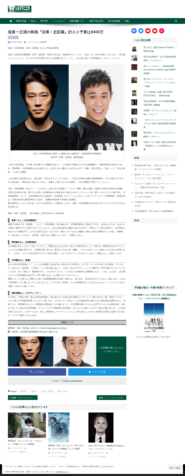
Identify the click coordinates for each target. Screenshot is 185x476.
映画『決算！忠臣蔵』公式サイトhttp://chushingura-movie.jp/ (39, 328)
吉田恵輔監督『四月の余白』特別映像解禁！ (155, 211)
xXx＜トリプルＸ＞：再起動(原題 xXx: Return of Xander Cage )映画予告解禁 (160, 69)
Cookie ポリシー (62, 472)
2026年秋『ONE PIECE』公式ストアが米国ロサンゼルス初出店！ (155, 195)
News (33, 21)
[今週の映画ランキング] (154, 317)
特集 (127, 21)
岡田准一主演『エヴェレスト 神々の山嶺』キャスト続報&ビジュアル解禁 (65, 447)
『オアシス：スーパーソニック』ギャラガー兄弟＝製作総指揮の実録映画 (160, 123)
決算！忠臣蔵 (47, 391)
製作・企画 (62, 391)
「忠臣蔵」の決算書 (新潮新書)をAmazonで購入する (34, 332)
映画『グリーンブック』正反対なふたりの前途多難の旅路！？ (25, 398)
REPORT (44, 21)
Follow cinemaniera (72, 381)
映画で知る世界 (96, 21)
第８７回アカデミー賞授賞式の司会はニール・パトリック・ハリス (106, 447)
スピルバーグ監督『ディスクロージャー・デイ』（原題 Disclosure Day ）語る (155, 185)
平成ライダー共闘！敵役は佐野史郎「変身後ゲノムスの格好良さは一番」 (160, 146)
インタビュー (59, 21)
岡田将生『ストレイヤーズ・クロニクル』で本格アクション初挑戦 (25, 442)
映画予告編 (21, 21)
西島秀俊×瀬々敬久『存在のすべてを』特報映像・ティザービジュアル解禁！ (155, 167)
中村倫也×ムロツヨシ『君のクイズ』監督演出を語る (155, 204)
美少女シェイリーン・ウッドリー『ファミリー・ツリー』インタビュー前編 (160, 82)
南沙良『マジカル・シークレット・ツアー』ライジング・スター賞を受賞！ (155, 176)
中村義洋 (23, 391)
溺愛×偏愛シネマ (77, 21)
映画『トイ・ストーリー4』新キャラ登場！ (112, 398)
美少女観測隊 (114, 21)
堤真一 (34, 391)
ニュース (13, 37)
